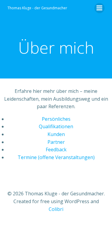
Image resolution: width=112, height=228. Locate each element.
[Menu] (99, 8)
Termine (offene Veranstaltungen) (56, 157)
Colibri (56, 209)
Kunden (56, 134)
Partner (56, 142)
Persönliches (56, 119)
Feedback (56, 149)
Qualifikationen (56, 126)
